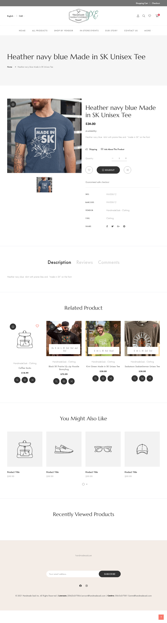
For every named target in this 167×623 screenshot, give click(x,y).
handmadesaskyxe (83, 555)
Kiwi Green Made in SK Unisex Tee (103, 366)
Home (9, 66)
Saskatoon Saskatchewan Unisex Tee (142, 366)
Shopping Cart (142, 3)
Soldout (110, 170)
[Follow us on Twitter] (112, 226)
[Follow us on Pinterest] (124, 226)
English (10, 15)
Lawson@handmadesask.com (93, 595)
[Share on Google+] (118, 226)
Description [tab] (59, 261)
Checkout (156, 3)
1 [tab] (83, 484)
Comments (109, 261)
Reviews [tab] (84, 261)
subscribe (109, 574)
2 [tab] (86, 484)
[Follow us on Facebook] (107, 226)
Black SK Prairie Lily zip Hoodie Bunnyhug (64, 367)
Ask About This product (114, 149)
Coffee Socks (25, 367)
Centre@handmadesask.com (140, 595)
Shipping (93, 149)
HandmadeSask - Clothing (24, 363)
